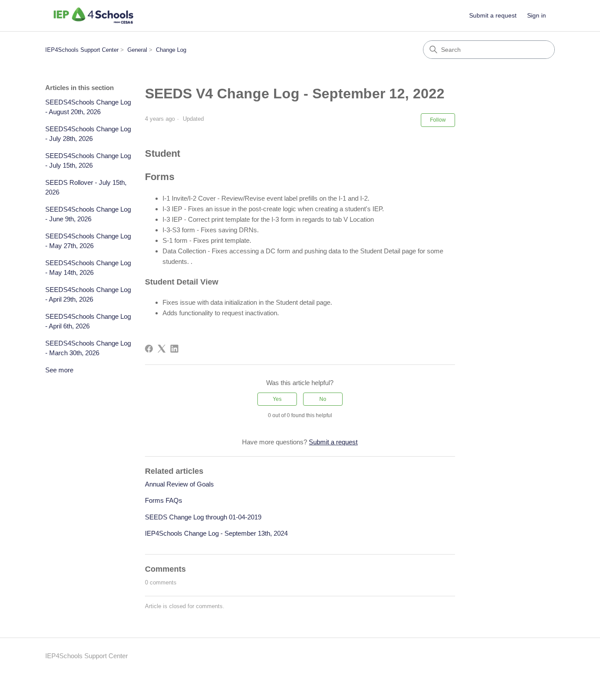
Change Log (171, 50)
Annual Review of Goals (179, 484)
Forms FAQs (163, 500)
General (137, 50)
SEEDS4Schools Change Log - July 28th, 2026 (88, 134)
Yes (277, 399)
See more (59, 370)
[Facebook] (149, 349)
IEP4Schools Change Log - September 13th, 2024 (216, 533)
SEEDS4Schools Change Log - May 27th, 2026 (88, 241)
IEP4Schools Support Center (82, 50)
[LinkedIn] (174, 349)
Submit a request (493, 15)
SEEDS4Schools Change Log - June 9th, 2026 (88, 214)
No (322, 399)
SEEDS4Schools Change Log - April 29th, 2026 (88, 294)
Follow (438, 120)
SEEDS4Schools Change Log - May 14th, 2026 (88, 268)
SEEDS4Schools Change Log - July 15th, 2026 (88, 160)
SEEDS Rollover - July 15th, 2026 (86, 187)
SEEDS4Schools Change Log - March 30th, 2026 (88, 348)
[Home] (93, 15)
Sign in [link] (536, 15)
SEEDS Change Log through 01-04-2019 (203, 517)
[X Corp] (162, 349)
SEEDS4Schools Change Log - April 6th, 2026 (88, 321)
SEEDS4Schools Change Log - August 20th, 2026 (88, 107)
